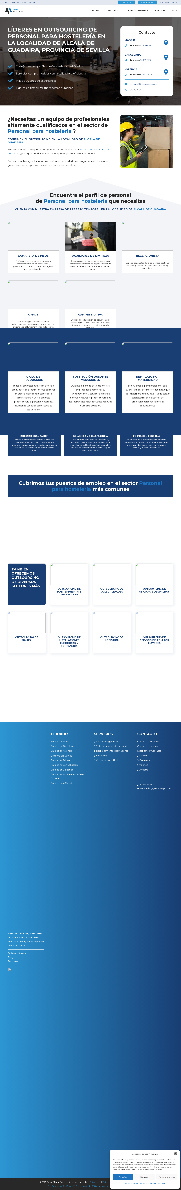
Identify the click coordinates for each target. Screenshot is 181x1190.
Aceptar (123, 1177)
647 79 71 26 (135, 90)
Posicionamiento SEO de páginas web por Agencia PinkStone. (104, 1186)
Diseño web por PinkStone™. (61, 1186)
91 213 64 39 (145, 45)
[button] (175, 1154)
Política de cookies (131, 1183)
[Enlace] (33, 247)
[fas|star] (10, 1068)
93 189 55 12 (145, 60)
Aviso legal (161, 1183)
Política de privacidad (148, 1183)
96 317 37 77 (146, 75)
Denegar (144, 1177)
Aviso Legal (95, 1182)
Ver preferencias (166, 1177)
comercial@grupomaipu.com (143, 84)
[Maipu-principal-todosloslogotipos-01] (14, 11)
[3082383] (166, 43)
